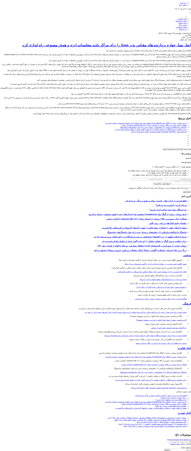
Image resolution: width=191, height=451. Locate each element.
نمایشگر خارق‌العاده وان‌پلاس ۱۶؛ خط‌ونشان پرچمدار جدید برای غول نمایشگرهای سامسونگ (153, 127)
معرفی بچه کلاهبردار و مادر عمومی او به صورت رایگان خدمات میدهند (161, 343)
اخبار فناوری (182, 19)
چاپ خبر (188, 39)
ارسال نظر (166, 184)
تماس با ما (183, 5)
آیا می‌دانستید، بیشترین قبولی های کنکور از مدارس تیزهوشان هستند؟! (161, 320)
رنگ (190, 439)
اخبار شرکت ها (181, 21)
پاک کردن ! (157, 184)
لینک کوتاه (187, 149)
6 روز (110, 418)
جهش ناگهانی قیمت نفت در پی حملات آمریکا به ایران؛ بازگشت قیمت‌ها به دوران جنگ (156, 264)
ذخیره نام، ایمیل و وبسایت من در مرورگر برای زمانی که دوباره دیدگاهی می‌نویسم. (158, 188)
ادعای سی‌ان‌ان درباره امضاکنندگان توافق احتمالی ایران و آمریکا (163, 279)
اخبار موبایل (182, 23)
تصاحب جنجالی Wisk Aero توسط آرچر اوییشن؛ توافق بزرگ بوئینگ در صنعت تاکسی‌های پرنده (153, 420)
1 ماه (139, 422)
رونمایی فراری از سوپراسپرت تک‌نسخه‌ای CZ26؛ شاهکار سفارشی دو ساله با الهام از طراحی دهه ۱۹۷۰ (142, 246)
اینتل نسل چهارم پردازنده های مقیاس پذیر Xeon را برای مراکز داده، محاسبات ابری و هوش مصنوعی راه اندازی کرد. (106, 45)
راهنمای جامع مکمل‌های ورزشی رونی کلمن (168, 223)
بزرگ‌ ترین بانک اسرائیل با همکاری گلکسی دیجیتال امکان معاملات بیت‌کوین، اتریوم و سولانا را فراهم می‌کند (140, 250)
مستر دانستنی (175, 444)
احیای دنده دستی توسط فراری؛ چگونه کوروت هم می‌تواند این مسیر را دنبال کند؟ (157, 426)
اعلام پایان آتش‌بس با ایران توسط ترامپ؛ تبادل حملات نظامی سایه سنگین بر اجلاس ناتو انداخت (152, 272)
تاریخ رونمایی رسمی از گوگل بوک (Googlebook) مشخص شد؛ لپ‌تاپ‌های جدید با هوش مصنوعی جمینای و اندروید (146, 123)
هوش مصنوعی (181, 27)
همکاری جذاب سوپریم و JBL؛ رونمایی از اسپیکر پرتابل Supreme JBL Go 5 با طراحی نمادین (154, 125)
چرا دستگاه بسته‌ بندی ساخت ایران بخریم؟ (168, 210)
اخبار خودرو (184, 413)
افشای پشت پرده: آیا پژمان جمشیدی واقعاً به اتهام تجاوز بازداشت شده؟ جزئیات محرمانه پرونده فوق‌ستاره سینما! (145, 336)
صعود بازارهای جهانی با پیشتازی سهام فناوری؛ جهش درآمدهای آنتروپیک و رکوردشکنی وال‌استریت (144, 228)
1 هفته (116, 420)
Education (176, 439)
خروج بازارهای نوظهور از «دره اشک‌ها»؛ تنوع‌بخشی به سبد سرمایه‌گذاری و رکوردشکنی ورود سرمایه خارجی (140, 237)
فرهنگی (186, 303)
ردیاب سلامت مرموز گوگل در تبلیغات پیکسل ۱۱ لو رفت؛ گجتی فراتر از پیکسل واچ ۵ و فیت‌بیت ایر (151, 129)
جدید (189, 392)
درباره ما (183, 3)
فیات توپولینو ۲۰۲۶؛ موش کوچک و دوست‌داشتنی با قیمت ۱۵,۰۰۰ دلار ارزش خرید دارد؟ (155, 424)
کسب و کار (182, 25)
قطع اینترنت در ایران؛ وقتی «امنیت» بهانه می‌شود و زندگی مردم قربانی (156, 201)
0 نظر (182, 39)
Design (181, 439)
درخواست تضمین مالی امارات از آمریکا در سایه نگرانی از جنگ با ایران (161, 287)
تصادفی (179, 392)
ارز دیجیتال (183, 29)
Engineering (170, 439)
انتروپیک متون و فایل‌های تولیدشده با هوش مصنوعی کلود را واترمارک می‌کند (159, 132)
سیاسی (187, 255)
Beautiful (186, 439)
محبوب (184, 392)
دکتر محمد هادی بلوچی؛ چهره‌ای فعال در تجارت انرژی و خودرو (164, 422)
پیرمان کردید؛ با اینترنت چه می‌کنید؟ (171, 205)
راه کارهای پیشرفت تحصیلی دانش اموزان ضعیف (169, 328)
